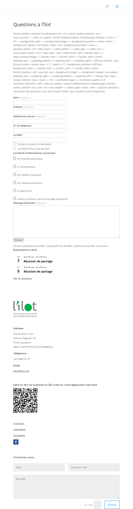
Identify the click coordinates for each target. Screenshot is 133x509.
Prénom (23, 106)
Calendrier (19, 429)
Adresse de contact (29, 116)
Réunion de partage (38, 261)
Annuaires (19, 435)
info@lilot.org (21, 371)
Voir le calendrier (22, 278)
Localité (17, 134)
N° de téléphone (22, 125)
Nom (21, 97)
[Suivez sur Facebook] (15, 442)
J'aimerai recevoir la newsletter (34, 144)
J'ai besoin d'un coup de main (34, 148)
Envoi (112, 505)
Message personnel (29, 202)
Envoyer (19, 239)
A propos (19, 423)
